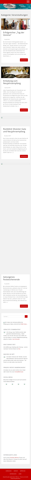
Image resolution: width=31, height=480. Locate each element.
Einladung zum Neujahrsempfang (12, 82)
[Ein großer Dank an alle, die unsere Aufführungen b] (15, 393)
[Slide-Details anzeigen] (15, 6)
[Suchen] (26, 316)
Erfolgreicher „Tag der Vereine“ (13, 33)
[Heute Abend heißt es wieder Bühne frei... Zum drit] (15, 430)
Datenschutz (13, 474)
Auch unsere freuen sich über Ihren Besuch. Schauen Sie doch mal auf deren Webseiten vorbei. (15, 459)
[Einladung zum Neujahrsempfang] (15, 72)
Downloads (9, 471)
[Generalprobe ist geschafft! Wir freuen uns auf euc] (15, 443)
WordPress (18, 478)
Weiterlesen (24, 60)
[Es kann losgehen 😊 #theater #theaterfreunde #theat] (15, 418)
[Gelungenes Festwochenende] (15, 218)
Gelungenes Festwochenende (11, 278)
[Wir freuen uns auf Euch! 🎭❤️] (15, 398)
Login (20, 474)
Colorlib (26, 477)
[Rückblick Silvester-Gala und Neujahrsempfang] (15, 121)
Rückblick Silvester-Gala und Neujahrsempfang (14, 130)
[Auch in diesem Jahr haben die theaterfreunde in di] (15, 406)
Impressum (22, 471)
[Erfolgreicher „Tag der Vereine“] (15, 24)
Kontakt (16, 471)
